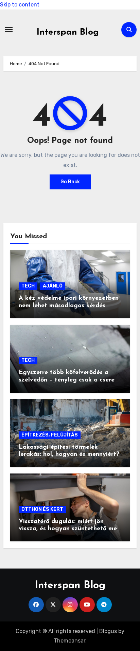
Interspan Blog (68, 32)
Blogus (108, 631)
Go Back (70, 182)
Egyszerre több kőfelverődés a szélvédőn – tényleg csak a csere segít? (67, 380)
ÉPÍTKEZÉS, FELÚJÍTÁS (49, 435)
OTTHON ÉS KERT (42, 509)
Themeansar (69, 640)
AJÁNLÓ (53, 286)
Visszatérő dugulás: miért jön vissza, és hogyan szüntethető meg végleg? (70, 529)
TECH (28, 286)
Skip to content (19, 4)
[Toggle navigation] (8, 29)
